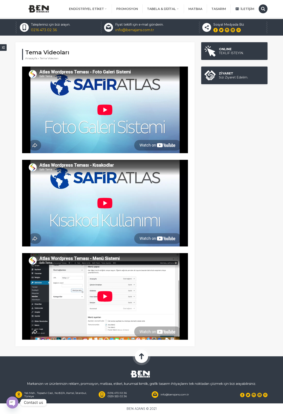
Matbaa (195, 9)
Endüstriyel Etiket (86, 9)
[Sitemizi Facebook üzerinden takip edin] (215, 30)
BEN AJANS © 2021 (141, 409)
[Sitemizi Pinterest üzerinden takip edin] (238, 30)
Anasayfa (31, 58)
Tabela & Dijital (161, 9)
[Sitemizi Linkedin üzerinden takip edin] (233, 30)
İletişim (247, 9)
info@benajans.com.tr (134, 30)
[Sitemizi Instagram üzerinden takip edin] (227, 30)
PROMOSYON (127, 9)
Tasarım (218, 9)
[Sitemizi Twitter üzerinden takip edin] (221, 30)
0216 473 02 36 (44, 30)
